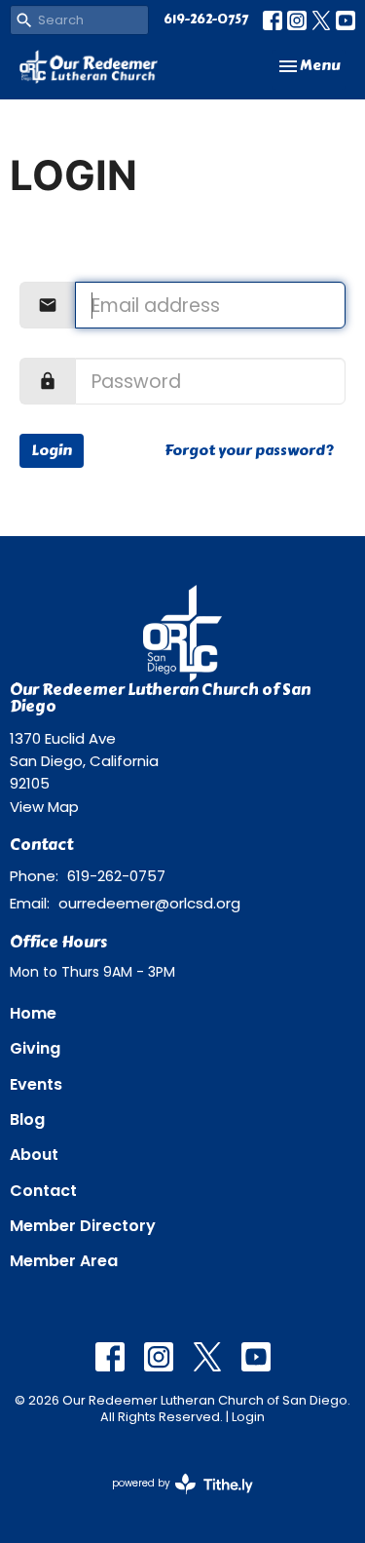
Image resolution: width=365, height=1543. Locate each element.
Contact (43, 1190)
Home (33, 1013)
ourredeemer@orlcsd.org (149, 903)
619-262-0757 (206, 19)
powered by (173, 1499)
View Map (44, 806)
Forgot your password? (249, 450)
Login (51, 450)
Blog (27, 1119)
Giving (35, 1048)
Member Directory (83, 1226)
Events (36, 1084)
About (34, 1154)
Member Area (64, 1261)
